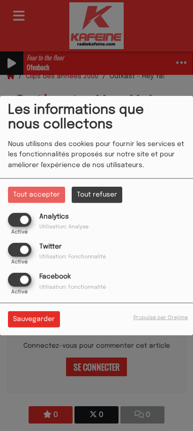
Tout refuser (97, 194)
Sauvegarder (34, 319)
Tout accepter (36, 194)
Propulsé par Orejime (161, 318)
